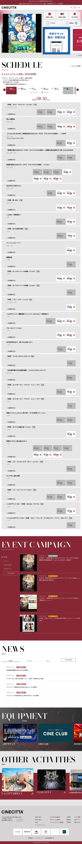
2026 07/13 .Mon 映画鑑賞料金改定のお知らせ (42, 1)
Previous (1, 734)
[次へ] (77, 90)
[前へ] (4, 90)
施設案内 (69, 819)
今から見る (74, 17)
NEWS (36, 822)
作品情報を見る (11, 114)
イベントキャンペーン (40, 825)
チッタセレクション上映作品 (56, 822)
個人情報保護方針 (49, 837)
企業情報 (30, 837)
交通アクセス (77, 819)
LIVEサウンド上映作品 (55, 819)
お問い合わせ (77, 822)
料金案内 (69, 817)
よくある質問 (77, 817)
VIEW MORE (11, 573)
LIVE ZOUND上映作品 (55, 817)
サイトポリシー (38, 837)
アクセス (20, 820)
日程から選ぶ (49, 17)
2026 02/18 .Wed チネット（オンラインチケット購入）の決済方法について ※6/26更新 (42, 3)
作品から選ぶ (62, 17)
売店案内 (69, 822)
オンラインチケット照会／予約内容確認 (19, 73)
